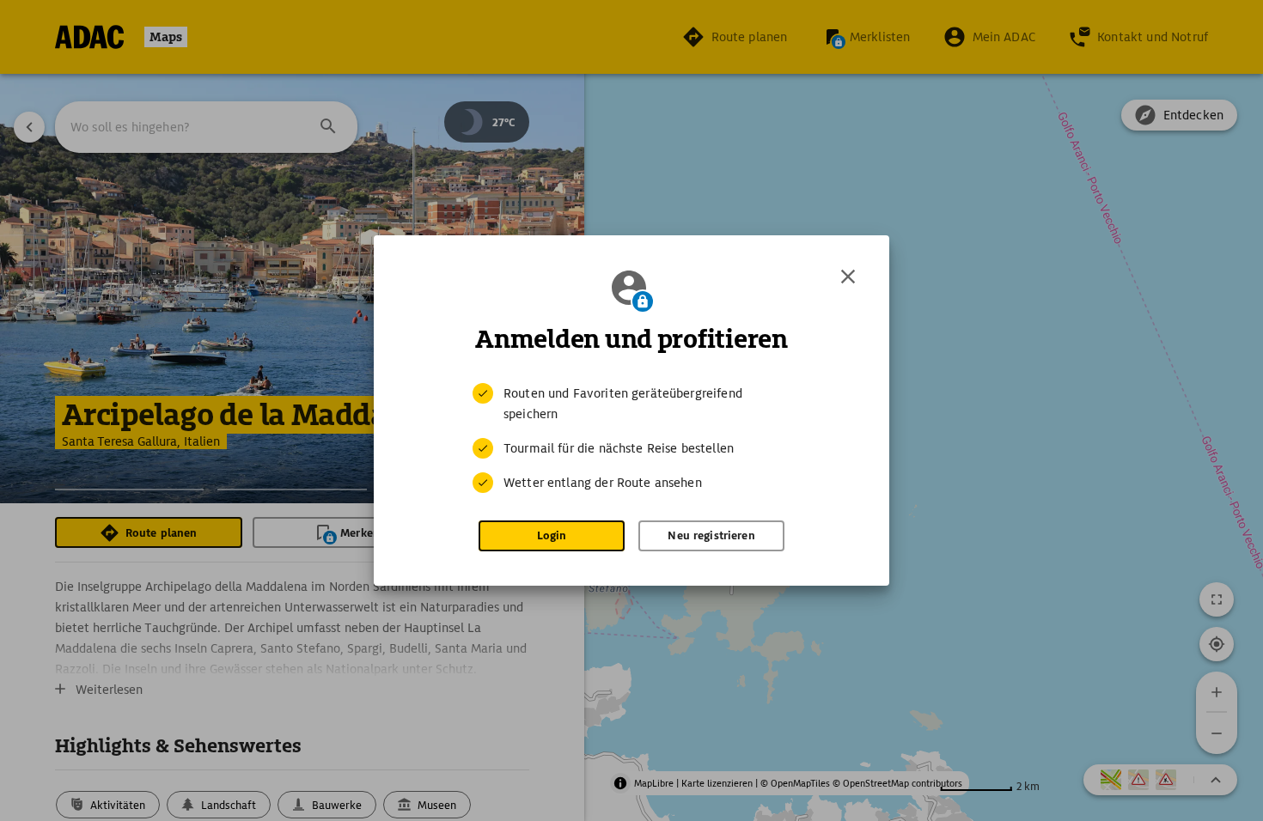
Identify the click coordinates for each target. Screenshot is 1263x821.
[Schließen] (848, 276)
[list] (631, 438)
